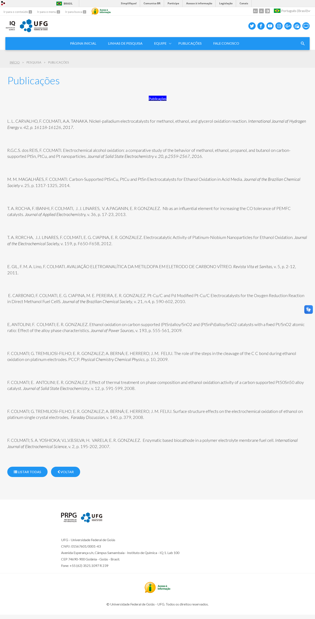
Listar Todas (29, 472)
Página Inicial (83, 43)
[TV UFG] (306, 26)
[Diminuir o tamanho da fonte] (261, 11)
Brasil (68, 3)
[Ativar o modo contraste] (267, 11)
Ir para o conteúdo (16, 12)
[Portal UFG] (33, 31)
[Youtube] (270, 26)
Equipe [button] (160, 43)
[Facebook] (261, 26)
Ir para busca (74, 12)
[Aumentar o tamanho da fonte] (255, 11)
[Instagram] (279, 26)
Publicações (190, 43)
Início (15, 62)
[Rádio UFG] (297, 26)
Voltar (67, 472)
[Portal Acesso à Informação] (157, 591)
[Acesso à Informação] (101, 11)
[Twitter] (252, 26)
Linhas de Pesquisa (125, 43)
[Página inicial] (69, 521)
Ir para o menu (47, 12)
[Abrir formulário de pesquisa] (302, 43)
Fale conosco (226, 43)
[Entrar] (3, 4)
